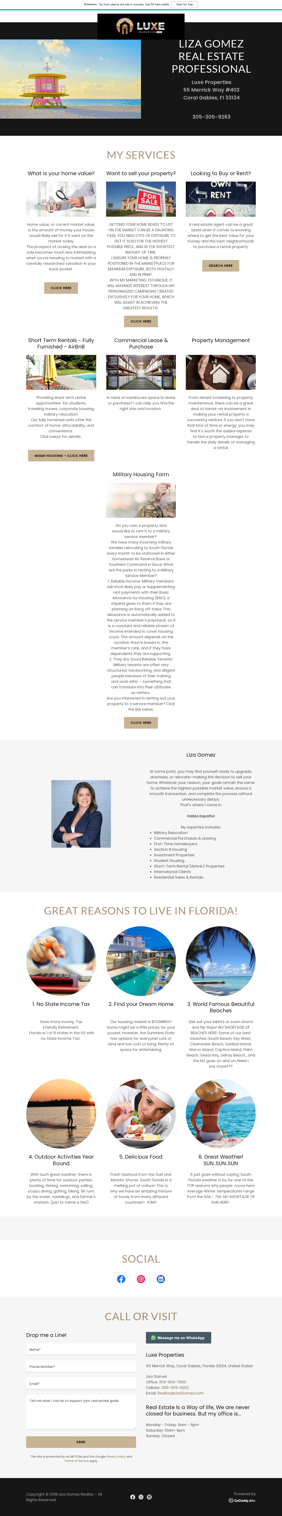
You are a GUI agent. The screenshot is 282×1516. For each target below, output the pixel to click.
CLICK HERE (61, 288)
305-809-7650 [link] (172, 1382)
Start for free (184, 4)
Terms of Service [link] (76, 1461)
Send (81, 1442)
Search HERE (221, 265)
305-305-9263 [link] (211, 117)
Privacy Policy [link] (116, 1457)
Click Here (141, 722)
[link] (141, 15)
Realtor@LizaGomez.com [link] (181, 1393)
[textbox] (81, 1349)
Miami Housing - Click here (61, 455)
